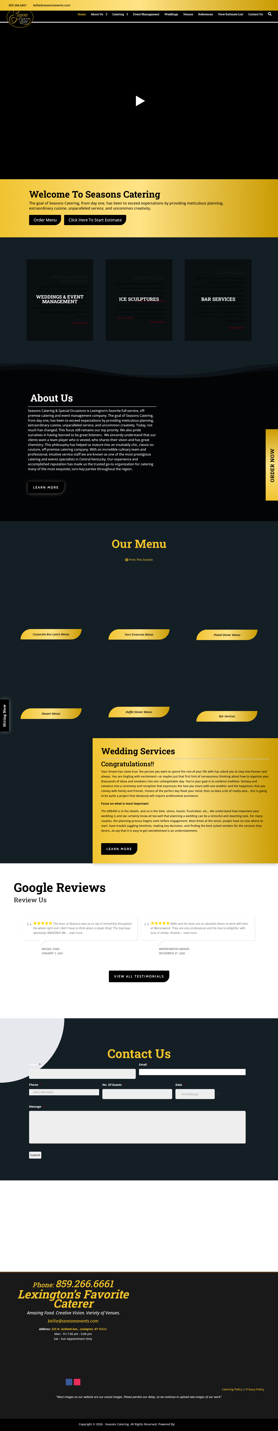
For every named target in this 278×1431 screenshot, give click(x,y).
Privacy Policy (255, 1389)
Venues (188, 14)
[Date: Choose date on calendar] (218, 1094)
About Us (97, 14)
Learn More (46, 487)
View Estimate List (230, 14)
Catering (118, 14)
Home (82, 14)
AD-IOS (188, 1425)
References (205, 14)
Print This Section (140, 560)
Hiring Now (4, 715)
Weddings (171, 14)
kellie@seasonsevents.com (73, 1321)
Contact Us (255, 14)
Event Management (146, 14)
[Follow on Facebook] (69, 1382)
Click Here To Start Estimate (95, 220)
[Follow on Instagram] (77, 1382)
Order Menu (45, 220)
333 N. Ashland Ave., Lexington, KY (74, 1329)
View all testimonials (139, 976)
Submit (35, 1155)
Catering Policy (232, 1389)
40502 (103, 1329)
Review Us (30, 899)
